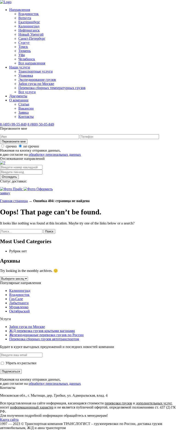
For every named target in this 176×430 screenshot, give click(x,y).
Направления (19, 10)
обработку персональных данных (55, 154)
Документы (18, 96)
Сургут (24, 43)
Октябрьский (19, 311)
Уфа (21, 55)
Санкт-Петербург (31, 38)
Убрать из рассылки (20, 363)
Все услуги (27, 92)
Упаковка (25, 75)
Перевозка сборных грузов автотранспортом (44, 339)
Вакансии (26, 108)
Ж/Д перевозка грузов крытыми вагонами (42, 331)
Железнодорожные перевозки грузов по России (46, 335)
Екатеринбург (29, 22)
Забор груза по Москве (36, 84)
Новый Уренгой (31, 34)
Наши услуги (19, 67)
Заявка (23, 112)
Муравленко (18, 307)
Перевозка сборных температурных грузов (51, 88)
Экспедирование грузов (37, 80)
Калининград (28, 26)
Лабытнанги (19, 303)
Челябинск (26, 59)
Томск (23, 47)
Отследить (9, 177)
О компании (18, 100)
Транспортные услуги (35, 71)
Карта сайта (9, 420)
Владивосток (28, 14)
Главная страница (14, 201)
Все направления (31, 63)
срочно (11, 146)
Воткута (24, 18)
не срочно (31, 146)
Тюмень (24, 51)
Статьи (23, 104)
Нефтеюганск (29, 30)
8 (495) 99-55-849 (13, 124)
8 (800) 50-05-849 (41, 124)
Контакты (26, 117)
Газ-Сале (16, 299)
